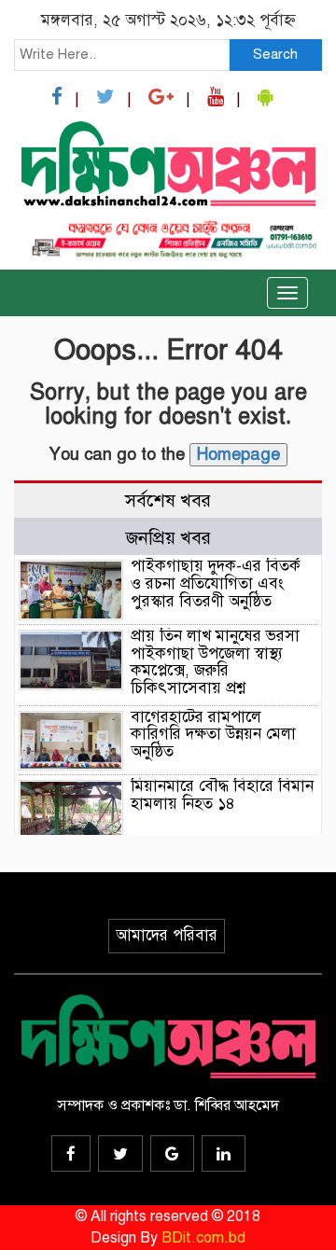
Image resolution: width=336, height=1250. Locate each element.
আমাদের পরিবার (166, 935)
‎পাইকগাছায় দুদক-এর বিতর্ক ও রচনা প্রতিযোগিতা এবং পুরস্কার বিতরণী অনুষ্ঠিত (216, 583)
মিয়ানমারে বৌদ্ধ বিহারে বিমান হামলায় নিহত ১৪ (222, 794)
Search (275, 54)
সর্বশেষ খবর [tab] (168, 500)
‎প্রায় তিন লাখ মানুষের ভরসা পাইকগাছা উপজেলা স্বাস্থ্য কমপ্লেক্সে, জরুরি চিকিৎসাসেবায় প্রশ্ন (215, 662)
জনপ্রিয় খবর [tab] (168, 537)
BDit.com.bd (203, 1238)
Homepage (238, 454)
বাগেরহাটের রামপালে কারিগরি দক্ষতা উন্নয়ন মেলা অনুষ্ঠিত (213, 734)
